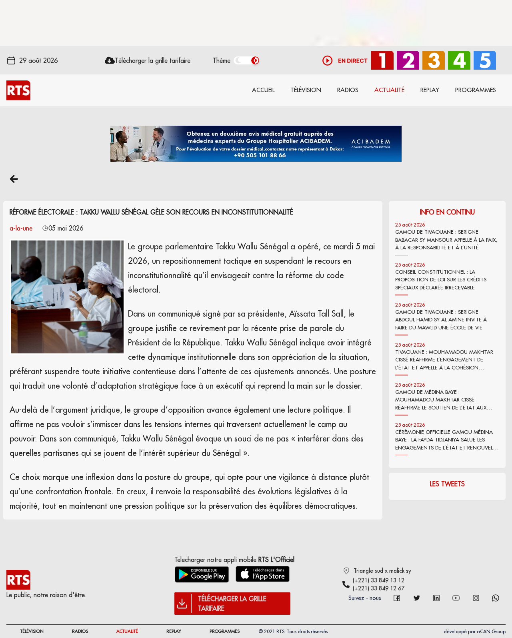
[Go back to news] (14, 179)
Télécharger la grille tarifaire (152, 60)
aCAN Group (491, 631)
